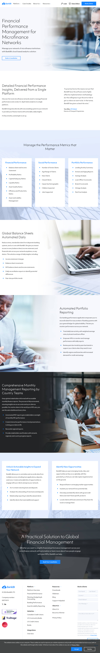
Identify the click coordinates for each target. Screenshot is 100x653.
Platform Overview (33, 590)
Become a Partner (58, 613)
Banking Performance (34, 602)
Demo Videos (76, 3)
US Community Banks (34, 618)
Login (65, 3)
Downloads (56, 590)
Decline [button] (89, 649)
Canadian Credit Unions (35, 615)
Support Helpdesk (58, 601)
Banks (29, 625)
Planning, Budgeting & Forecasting (34, 598)
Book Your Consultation (50, 562)
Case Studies (26, 4)
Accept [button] (76, 649)
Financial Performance (15, 162)
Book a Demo (89, 3)
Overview (30, 634)
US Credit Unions (33, 622)
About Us (55, 609)
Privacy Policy (75, 645)
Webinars (55, 594)
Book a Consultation (11, 58)
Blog (54, 597)
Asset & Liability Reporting (36, 606)
